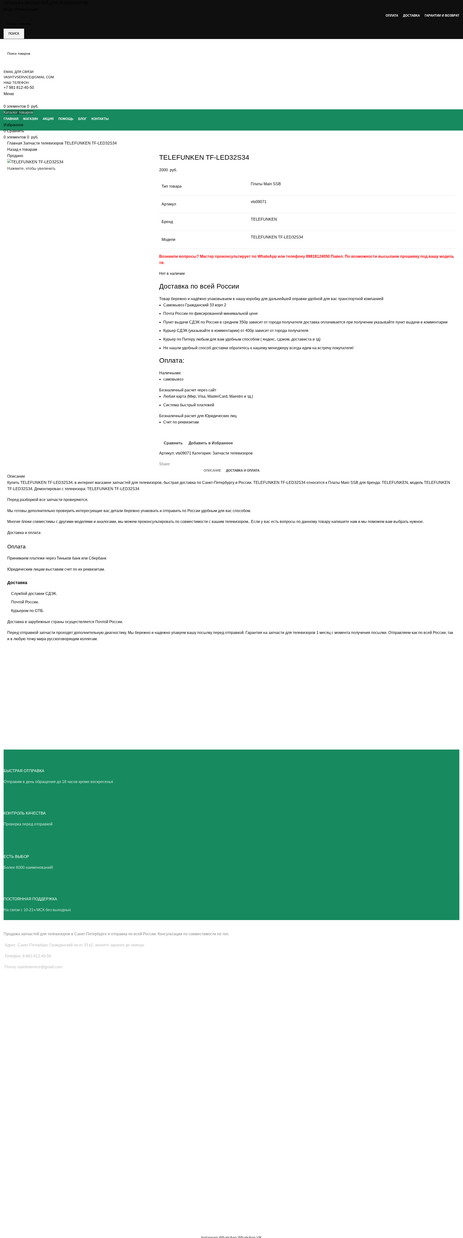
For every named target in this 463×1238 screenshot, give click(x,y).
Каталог (10, 1197)
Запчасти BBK (15, 1132)
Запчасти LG (14, 1055)
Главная (15, 143)
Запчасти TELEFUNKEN (22, 1149)
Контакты (11, 1205)
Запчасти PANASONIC (21, 1124)
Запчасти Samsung (19, 1047)
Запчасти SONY (16, 1072)
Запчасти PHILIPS (18, 1064)
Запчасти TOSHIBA (19, 1080)
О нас (8, 1172)
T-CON (9, 1012)
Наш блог (11, 1180)
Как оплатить (14, 1213)
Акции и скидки (15, 1189)
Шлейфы (11, 1020)
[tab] (212, 470)
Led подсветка (15, 1004)
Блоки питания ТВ (18, 995)
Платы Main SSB (17, 987)
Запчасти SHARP (17, 1107)
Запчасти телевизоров (43, 143)
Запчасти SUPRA (17, 1088)
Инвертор (11, 1028)
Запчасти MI (13, 1116)
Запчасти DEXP (16, 1140)
